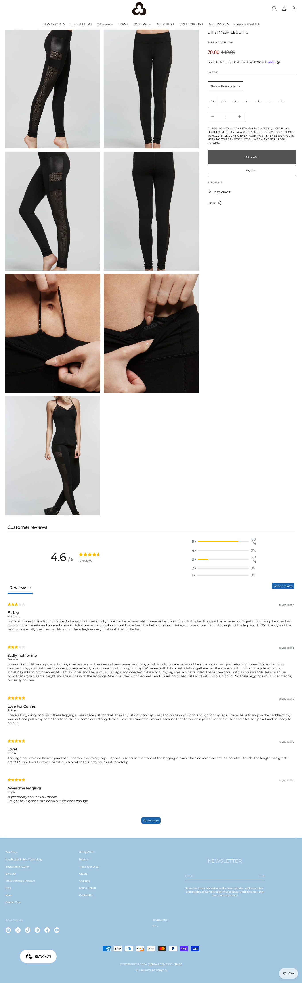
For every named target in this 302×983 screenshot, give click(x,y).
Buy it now (252, 170)
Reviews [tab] (20, 587)
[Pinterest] (37, 930)
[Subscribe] (262, 876)
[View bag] (294, 8)
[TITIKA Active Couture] (139, 8)
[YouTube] (57, 930)
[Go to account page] (284, 8)
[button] (274, 8)
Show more (151, 820)
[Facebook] (47, 930)
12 (212, 101)
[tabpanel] (151, 713)
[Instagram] (8, 930)
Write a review (283, 586)
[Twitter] (18, 930)
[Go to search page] (274, 8)
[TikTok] (27, 930)
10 (224, 101)
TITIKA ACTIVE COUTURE (165, 964)
